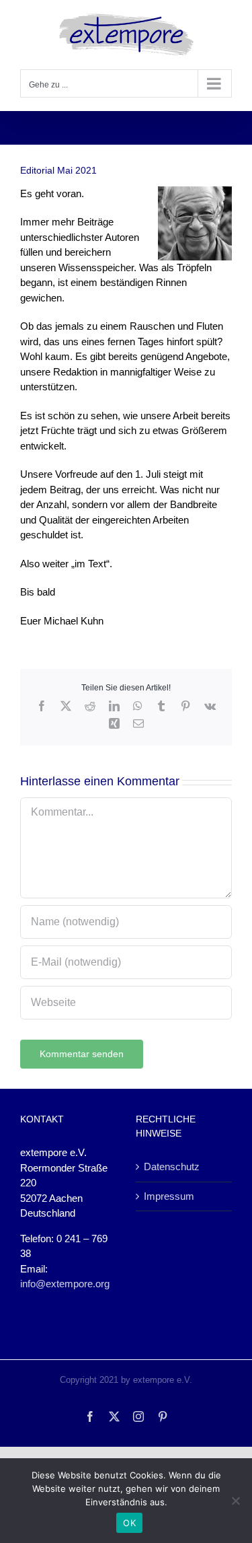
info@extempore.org (65, 1283)
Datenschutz (172, 1166)
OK (129, 1522)
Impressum (169, 1196)
